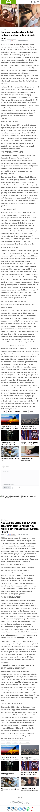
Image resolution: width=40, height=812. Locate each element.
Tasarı (27, 742)
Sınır (21, 742)
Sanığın (25, 411)
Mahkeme (17, 411)
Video (31, 411)
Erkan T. (10, 411)
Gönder (6, 488)
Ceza (3, 411)
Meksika (15, 742)
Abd (3, 742)
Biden (8, 742)
